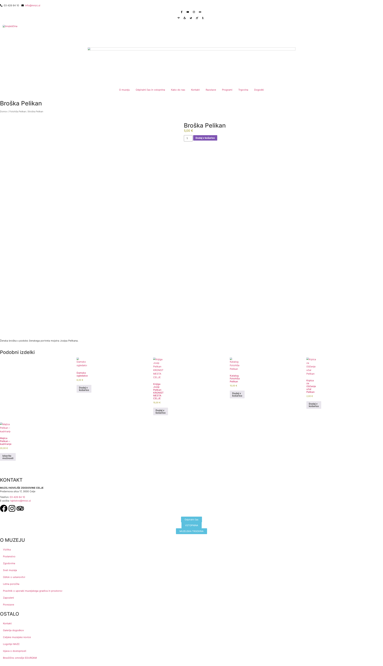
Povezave (8, 604)
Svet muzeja (10, 570)
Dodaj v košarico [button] (84, 388)
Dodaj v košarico (205, 137)
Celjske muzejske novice (17, 637)
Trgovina (243, 89)
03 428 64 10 (17, 497)
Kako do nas (178, 89)
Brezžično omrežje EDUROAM (20, 657)
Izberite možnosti (7, 457)
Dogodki (259, 89)
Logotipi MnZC (11, 644)
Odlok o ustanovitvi (14, 577)
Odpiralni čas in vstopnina (150, 89)
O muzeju (124, 89)
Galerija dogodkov (13, 630)
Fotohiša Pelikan (17, 111)
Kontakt (195, 89)
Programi (227, 89)
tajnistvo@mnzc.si (20, 500)
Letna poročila (11, 583)
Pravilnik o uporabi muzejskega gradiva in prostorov (32, 590)
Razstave (211, 89)
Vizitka (7, 549)
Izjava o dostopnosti (14, 650)
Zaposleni (8, 597)
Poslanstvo (9, 556)
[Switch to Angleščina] (10, 26)
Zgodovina (9, 563)
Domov (3, 111)
